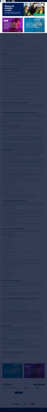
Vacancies (37, 393)
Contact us (37, 389)
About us (26, 389)
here (36, 99)
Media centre (38, 391)
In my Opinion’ (8, 274)
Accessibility (27, 396)
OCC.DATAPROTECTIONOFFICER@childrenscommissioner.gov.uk (14, 344)
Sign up (18, 392)
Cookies (26, 394)
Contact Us (32, 1)
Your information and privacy (27, 392)
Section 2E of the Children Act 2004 (9, 143)
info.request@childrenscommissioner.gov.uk (19, 311)
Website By (38, 409)
